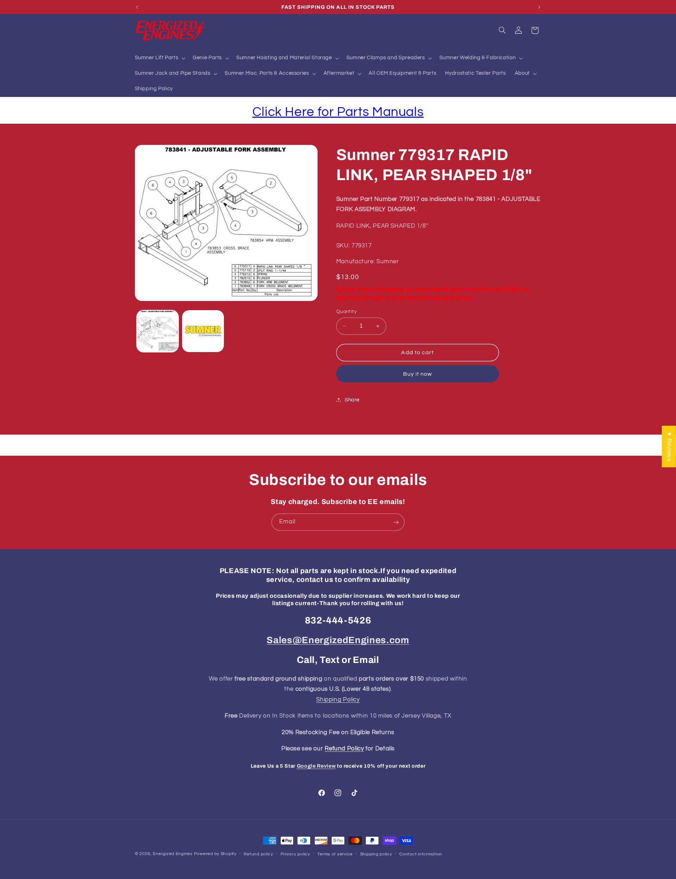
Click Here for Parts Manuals (338, 112)
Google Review (316, 766)
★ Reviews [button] (669, 446)
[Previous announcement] (137, 7)
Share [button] (352, 399)
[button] (159, 58)
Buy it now (417, 373)
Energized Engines (173, 854)
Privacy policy (295, 854)
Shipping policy (376, 854)
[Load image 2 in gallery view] (203, 331)
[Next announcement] (539, 7)
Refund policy (258, 854)
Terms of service (335, 854)
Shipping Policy (337, 699)
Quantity (346, 311)
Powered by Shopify (215, 854)
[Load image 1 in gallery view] (158, 331)
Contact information (420, 854)
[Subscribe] (396, 522)
